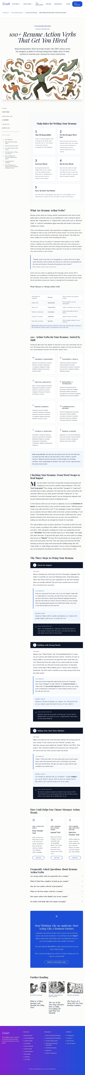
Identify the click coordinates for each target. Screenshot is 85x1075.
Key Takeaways (9, 139)
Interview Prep (28, 1048)
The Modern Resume (17, 12)
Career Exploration (29, 1038)
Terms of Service (71, 1043)
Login (68, 4)
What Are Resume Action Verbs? (11, 142)
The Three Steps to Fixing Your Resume (11, 152)
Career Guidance (28, 1051)
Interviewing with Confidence (53, 1038)
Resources (58, 4)
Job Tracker (27, 1059)
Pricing (48, 4)
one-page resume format (46, 603)
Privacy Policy (70, 1040)
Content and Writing (31, 12)
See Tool (38, 857)
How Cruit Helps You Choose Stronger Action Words (11, 157)
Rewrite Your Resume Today (56, 962)
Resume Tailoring (28, 1046)
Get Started (77, 3)
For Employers (39, 3)
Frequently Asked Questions (9, 162)
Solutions (27, 4)
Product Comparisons (51, 1053)
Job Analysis (27, 1043)
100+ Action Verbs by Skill (11, 145)
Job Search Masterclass (51, 1040)
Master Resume (28, 1035)
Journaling (27, 1056)
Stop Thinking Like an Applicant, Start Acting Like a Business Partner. (11, 166)
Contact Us (70, 1038)
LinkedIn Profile (28, 1040)
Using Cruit (48, 1050)
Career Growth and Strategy (52, 1035)
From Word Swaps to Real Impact (11, 148)
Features (15, 4)
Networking (27, 1054)
